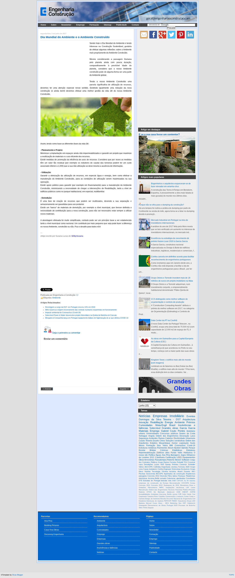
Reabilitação (156, 422)
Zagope (151, 507)
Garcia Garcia (187, 428)
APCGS (180, 481)
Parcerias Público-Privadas (185, 490)
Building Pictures (51, 525)
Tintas (145, 507)
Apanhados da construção (174, 474)
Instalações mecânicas (175, 487)
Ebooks (163, 499)
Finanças (181, 476)
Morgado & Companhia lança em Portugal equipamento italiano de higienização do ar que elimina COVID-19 (86, 318)
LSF (187, 487)
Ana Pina (166, 455)
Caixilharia (160, 457)
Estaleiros (142, 501)
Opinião (184, 448)
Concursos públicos (169, 433)
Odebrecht (191, 503)
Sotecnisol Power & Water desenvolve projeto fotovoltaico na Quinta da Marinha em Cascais (81, 315)
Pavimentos (162, 448)
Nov (180, 503)
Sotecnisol (154, 428)
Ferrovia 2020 (183, 467)
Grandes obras (170, 428)
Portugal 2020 (172, 505)
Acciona (151, 478)
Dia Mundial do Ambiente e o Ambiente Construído (75, 37)
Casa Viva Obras (51, 530)
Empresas (160, 416)
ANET (174, 481)
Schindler (191, 464)
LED (193, 501)
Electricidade (179, 438)
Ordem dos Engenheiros (167, 436)
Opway (168, 464)
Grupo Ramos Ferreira (167, 462)
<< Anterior (47, 389)
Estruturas (190, 450)
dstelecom (170, 492)
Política (152, 455)
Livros (193, 487)
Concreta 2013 (153, 476)
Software (185, 460)
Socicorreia (150, 474)
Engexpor (167, 469)
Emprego (80, 25)
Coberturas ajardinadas (176, 478)
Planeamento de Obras (157, 505)
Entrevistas (176, 469)
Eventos (191, 416)
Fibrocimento (152, 487)
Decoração (184, 436)
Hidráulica (188, 453)
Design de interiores (152, 499)
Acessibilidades (144, 494)
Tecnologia (156, 471)
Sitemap (107, 25)
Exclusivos (185, 469)
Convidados (190, 478)
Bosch (171, 448)
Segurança (143, 438)
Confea (160, 469)
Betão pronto (172, 494)
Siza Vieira (162, 445)
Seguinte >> (124, 389)
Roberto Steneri (174, 460)
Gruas (189, 501)
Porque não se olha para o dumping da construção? (161, 205)
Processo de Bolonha (186, 505)
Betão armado (160, 478)
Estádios (153, 443)
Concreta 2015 (157, 485)
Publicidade (121, 25)
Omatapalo (143, 505)
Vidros (141, 467)
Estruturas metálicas (148, 448)
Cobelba (162, 496)
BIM (171, 445)
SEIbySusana (77, 236)
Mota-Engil (161, 425)
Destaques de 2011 (171, 485)
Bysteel (177, 448)
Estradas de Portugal (151, 481)
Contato (135, 25)
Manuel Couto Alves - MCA (157, 503)
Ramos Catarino (165, 438)
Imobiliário (177, 416)
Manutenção (143, 490)
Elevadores (184, 485)
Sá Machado (159, 492)
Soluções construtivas (175, 441)
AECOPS (159, 474)
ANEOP (185, 492)
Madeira (142, 503)
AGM (178, 492)
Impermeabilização (147, 453)
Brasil (172, 425)
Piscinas (142, 474)
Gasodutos (182, 501)
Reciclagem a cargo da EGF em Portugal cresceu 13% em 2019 (70, 307)
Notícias (144, 416)
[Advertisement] (64, 63)
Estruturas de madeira (155, 501)
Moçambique (164, 443)
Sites (140, 507)
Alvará (179, 471)
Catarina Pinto (152, 496)
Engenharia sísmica (169, 467)
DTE (140, 481)
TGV (185, 462)
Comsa (192, 483)
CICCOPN (185, 483)
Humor (175, 443)
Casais (142, 441)
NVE (162, 464)
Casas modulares (150, 469)
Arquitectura (189, 419)
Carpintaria (143, 496)
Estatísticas (177, 450)
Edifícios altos (163, 453)
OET (184, 503)
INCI (193, 471)
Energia (169, 422)
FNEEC (174, 501)
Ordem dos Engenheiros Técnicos (162, 490)
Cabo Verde (187, 494)
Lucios (156, 464)
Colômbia (157, 467)
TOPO (231, 575)
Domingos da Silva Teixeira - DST (160, 419)
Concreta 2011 (144, 485)
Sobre (53, 25)
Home (43, 25)
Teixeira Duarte (152, 441)
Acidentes (153, 438)
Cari (193, 494)
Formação (94, 25)
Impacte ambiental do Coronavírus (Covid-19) (63, 312)
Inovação (143, 422)
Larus (192, 436)
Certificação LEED (173, 457)
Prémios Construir (179, 464)
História (147, 471)
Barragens (175, 455)
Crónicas (164, 450)
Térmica (165, 471)
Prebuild (180, 462)
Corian (186, 496)
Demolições (148, 464)
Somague (143, 436)
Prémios (190, 422)
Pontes (181, 431)
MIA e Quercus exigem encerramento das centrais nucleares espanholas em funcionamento (81, 310)
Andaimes (154, 494)
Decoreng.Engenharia (54, 534)
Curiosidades (146, 425)
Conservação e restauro (174, 496)
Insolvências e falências (107, 548)
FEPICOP (167, 501)
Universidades (152, 433)
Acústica (172, 471)
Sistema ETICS (145, 492)
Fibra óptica (172, 476)
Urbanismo (190, 438)
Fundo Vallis (176, 453)
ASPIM (192, 492)
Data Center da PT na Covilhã (164, 320)
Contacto (153, 552)
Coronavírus (180, 445)
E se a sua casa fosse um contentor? (159, 134)
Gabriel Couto (168, 431)
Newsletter (66, 25)
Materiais (143, 431)
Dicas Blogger (17, 575)
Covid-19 (191, 445)
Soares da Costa (187, 433)
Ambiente (56, 298)
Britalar (153, 450)
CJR (179, 494)
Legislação (184, 443)
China (162, 441)
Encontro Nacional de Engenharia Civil (181, 499)
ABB (169, 481)
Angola (151, 436)
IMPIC (161, 487)
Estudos (187, 471)
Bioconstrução (175, 483)
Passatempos (161, 460)
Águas (158, 455)
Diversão (163, 476)
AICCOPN (149, 467)
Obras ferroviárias (146, 460)
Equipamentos (189, 457)
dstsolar (164, 481)
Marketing (173, 503)
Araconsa (162, 494)
